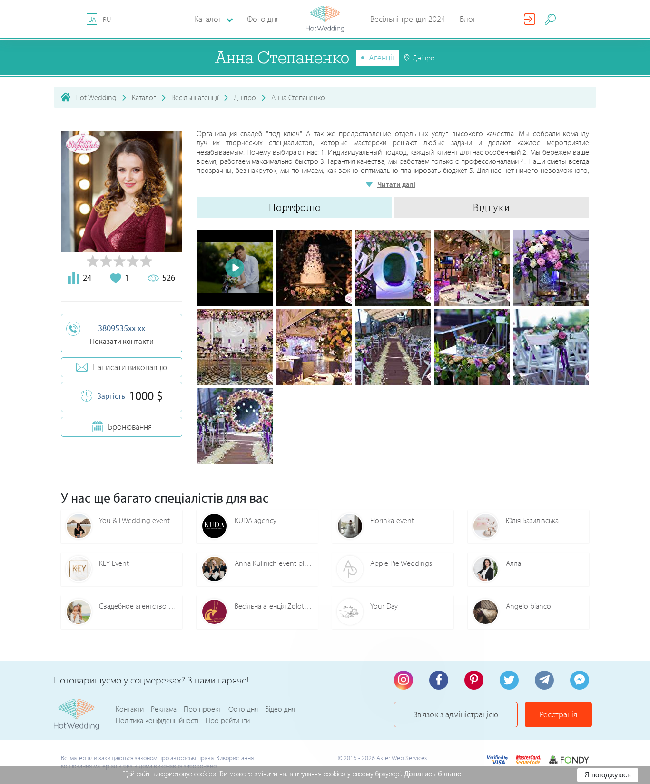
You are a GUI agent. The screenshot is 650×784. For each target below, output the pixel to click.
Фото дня (263, 18)
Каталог (144, 97)
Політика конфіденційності (157, 720)
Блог (468, 18)
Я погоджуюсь (607, 775)
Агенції (381, 57)
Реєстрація (558, 714)
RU (107, 19)
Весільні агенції (194, 97)
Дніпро (245, 97)
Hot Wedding (96, 97)
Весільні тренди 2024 (407, 18)
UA (92, 19)
